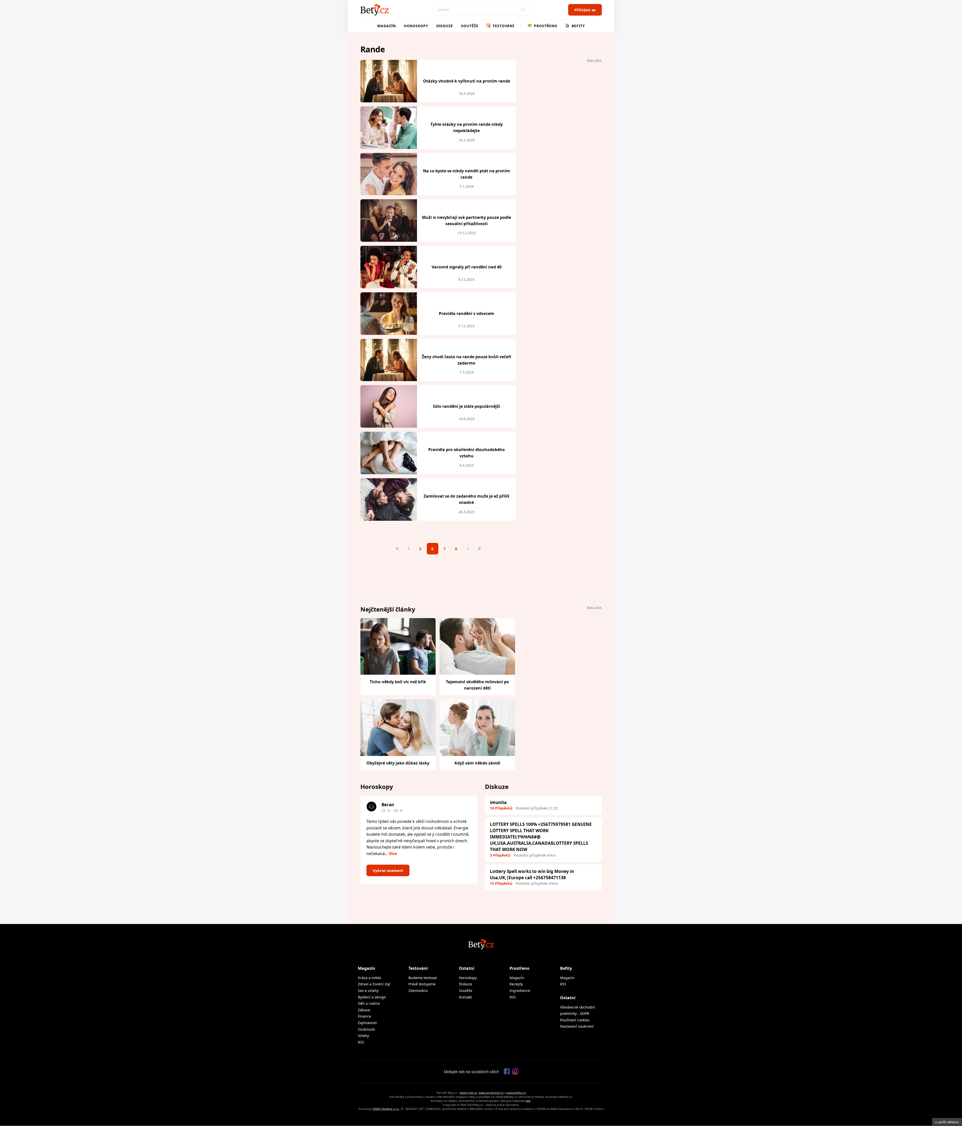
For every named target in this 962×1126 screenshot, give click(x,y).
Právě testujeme (422, 984)
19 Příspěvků (501, 808)
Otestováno (418, 990)
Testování (502, 25)
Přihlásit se (585, 9)
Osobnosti (366, 1029)
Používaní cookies (575, 1020)
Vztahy (363, 1035)
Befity (577, 25)
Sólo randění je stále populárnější (466, 406)
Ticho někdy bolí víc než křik (398, 682)
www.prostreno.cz (491, 1093)
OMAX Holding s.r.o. (385, 1109)
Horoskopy (416, 25)
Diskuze (444, 25)
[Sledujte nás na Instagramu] (514, 1072)
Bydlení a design (372, 997)
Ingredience (520, 990)
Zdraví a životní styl (374, 984)
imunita (498, 802)
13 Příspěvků (501, 883)
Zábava (364, 1010)
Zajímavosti (367, 1022)
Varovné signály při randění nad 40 (466, 267)
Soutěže (469, 25)
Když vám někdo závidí (477, 763)
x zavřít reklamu (947, 1122)
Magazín (386, 25)
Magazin (567, 977)
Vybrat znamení (388, 870)
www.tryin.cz (468, 1093)
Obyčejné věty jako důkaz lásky (397, 763)
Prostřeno (545, 25)
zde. (528, 1101)
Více (393, 853)
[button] (523, 10)
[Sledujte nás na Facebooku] (505, 1072)
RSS (361, 1042)
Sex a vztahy (368, 990)
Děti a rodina (369, 1003)
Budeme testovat (422, 977)
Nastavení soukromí (577, 1026)
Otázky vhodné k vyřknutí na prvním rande (466, 81)
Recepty (516, 984)
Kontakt (465, 997)
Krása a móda (369, 977)
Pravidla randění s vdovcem (466, 313)
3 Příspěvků (500, 855)
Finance (364, 1016)
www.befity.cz (516, 1093)
